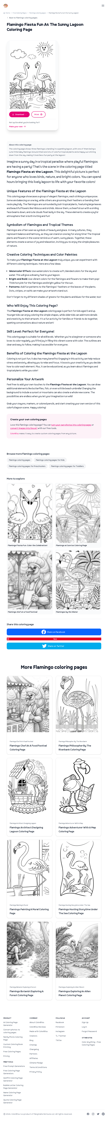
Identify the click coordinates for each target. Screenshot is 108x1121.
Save (55, 639)
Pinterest (60, 1027)
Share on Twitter (56, 646)
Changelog (34, 1049)
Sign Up (85, 1022)
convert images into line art (23, 428)
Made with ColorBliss (39, 1031)
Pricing (6, 1056)
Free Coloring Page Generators (11, 1072)
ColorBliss (14, 433)
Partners (33, 1053)
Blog (31, 1040)
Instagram (60, 1031)
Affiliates (34, 1058)
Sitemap (33, 1045)
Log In (84, 1027)
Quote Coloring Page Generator (12, 1101)
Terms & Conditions (38, 1067)
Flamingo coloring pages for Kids (50, 460)
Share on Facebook (56, 632)
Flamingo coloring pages (37, 13)
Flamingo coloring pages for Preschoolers (27, 466)
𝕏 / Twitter (61, 1036)
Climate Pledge (36, 1062)
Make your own (16, 126)
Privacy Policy (36, 1071)
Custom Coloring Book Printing (13, 1045)
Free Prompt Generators (14, 1066)
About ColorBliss (37, 1022)
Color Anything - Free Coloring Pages (91, 1043)
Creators (33, 1036)
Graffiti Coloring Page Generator (13, 1079)
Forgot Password (89, 1031)
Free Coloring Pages (20, 13)
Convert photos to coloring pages (11, 1031)
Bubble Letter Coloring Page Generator (13, 1086)
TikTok (58, 1040)
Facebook (60, 1022)
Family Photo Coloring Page (12, 1038)
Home (8, 13)
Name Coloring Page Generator (12, 1094)
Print (36, 114)
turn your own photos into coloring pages (71, 424)
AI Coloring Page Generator (10, 1023)
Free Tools (8, 1062)
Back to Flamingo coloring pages (23, 17)
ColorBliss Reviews (38, 1027)
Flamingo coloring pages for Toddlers (67, 466)
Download (19, 114)
